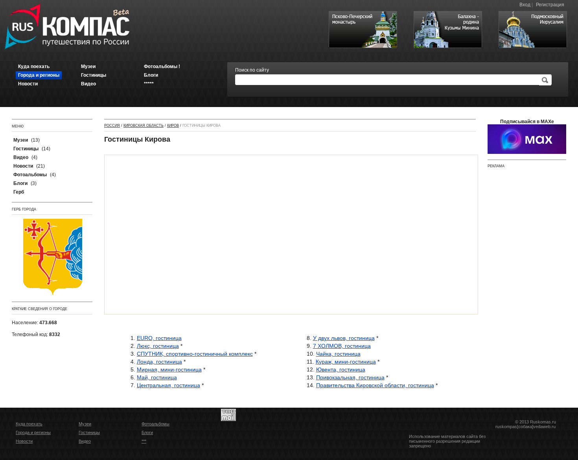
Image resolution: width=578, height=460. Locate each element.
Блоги (147, 432)
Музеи (85, 423)
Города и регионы (33, 432)
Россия (112, 125)
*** (144, 441)
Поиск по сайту (252, 70)
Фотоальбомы (155, 423)
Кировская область (143, 125)
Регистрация (550, 4)
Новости (24, 441)
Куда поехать (29, 423)
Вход (524, 4)
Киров (173, 125)
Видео (85, 441)
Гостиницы (89, 432)
